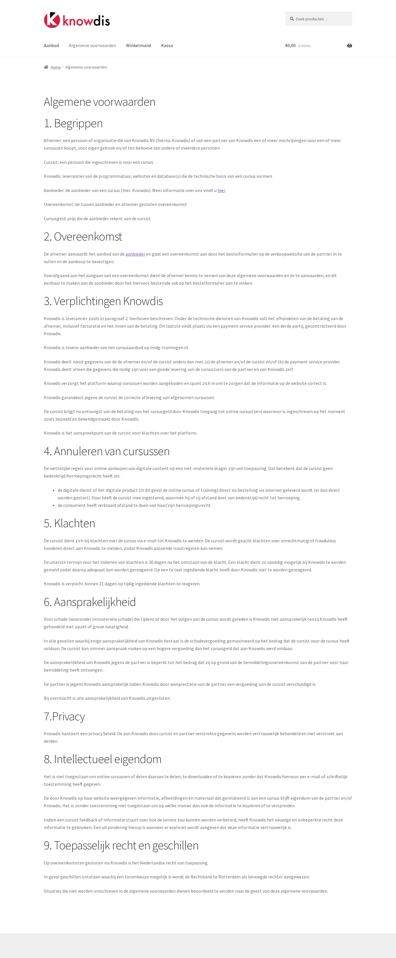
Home (56, 67)
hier (221, 190)
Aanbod (51, 45)
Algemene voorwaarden (92, 45)
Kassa (167, 45)
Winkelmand (138, 45)
